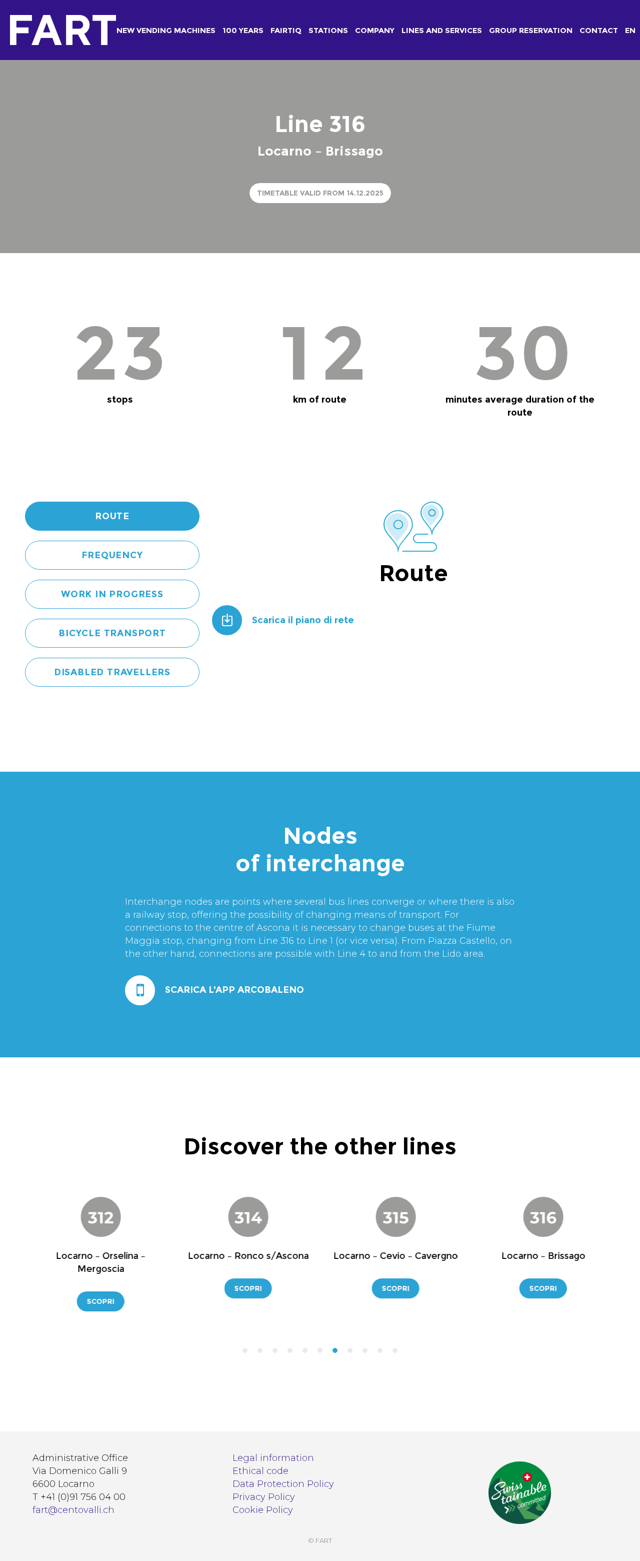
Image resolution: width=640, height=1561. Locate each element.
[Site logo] (41, 30)
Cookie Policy (262, 1509)
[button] (245, 1350)
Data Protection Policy (283, 1483)
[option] (180, 1246)
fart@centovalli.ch (73, 1509)
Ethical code (260, 1470)
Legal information (273, 1457)
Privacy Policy (263, 1496)
